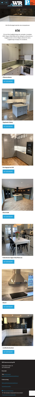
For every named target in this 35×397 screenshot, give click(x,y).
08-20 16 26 (7, 374)
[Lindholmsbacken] (17, 330)
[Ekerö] (17, 285)
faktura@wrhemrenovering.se (10, 383)
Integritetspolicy (6, 386)
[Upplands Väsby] (17, 104)
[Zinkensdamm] (17, 59)
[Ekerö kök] (17, 195)
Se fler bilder (8, 81)
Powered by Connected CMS (9, 395)
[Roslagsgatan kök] (17, 150)
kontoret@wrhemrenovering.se (10, 376)
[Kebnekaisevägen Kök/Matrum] (17, 240)
